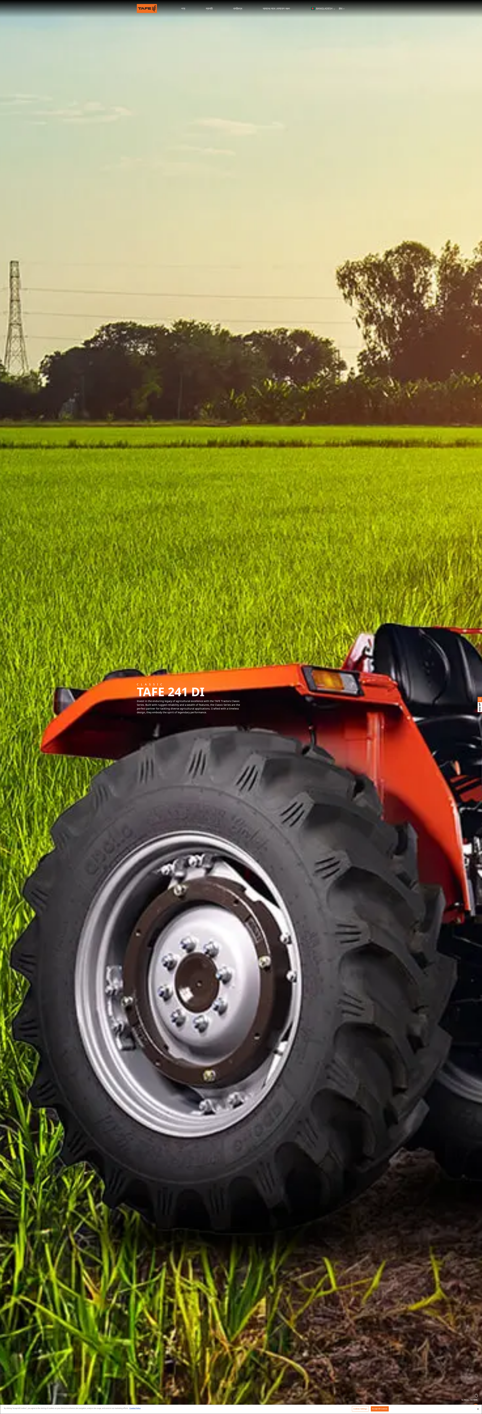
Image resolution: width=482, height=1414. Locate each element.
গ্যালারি (209, 8)
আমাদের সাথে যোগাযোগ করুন (276, 8)
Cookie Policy (135, 1408)
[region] (241, 1409)
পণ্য (183, 8)
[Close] (478, 1409)
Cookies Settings (360, 1409)
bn (340, 8)
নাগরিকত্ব (237, 8)
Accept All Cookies (379, 1409)
